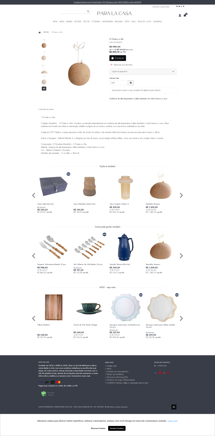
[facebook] (156, 373)
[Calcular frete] (131, 82)
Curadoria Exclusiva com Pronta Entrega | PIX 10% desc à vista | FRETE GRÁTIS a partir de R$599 (107, 2)
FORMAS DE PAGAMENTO (117, 371)
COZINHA (96, 21)
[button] (180, 15)
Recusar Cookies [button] (98, 428)
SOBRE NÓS (112, 366)
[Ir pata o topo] (174, 407)
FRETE (109, 368)
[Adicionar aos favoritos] (40, 173)
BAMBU (69, 21)
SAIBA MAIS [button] (109, 362)
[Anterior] (33, 195)
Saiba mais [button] (173, 421)
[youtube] (160, 373)
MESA (61, 21)
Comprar (54, 216)
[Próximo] (181, 195)
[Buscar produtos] (88, 11)
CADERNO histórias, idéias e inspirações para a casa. (127, 382)
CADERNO (157, 21)
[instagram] (164, 373)
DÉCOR (86, 21)
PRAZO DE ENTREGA (115, 374)
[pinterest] (168, 373)
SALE (133, 21)
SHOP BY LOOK (144, 21)
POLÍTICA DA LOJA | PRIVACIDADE (121, 380)
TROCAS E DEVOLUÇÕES (117, 377)
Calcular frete (114, 78)
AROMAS (119, 21)
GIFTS (127, 21)
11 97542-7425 (161, 366)
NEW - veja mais (107, 287)
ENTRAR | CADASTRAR (161, 7)
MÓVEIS (77, 21)
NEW (55, 21)
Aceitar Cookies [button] (117, 428)
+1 (44, 88)
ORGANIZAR (107, 21)
